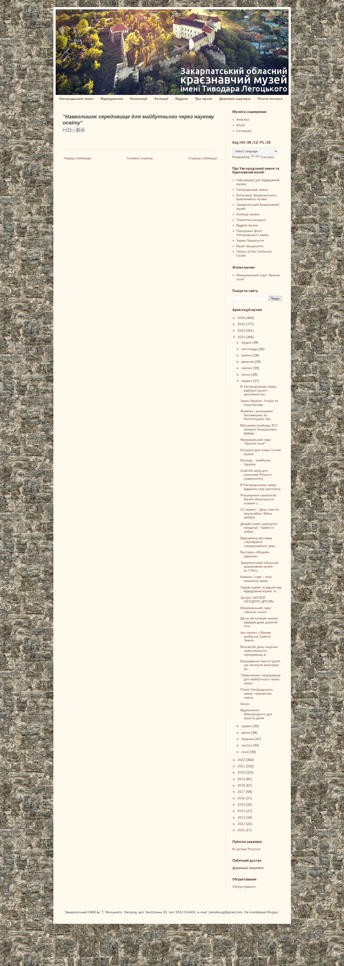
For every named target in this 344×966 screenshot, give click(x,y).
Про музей (203, 99)
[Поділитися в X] (73, 129)
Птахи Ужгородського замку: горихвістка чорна (256, 693)
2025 (242, 324)
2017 (242, 792)
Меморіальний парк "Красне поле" (255, 442)
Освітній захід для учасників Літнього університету (256, 474)
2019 (242, 779)
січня (245, 752)
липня (246, 374)
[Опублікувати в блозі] (69, 129)
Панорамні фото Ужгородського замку (252, 233)
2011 (241, 830)
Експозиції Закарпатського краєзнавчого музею (256, 197)
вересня (248, 361)
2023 (242, 337)
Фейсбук (242, 119)
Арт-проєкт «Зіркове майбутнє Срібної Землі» (255, 636)
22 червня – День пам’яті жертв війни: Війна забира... (259, 513)
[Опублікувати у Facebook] (78, 129)
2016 (242, 798)
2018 (242, 785)
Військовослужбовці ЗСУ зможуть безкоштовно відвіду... (259, 429)
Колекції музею (248, 214)
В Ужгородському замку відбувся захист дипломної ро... (258, 390)
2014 (242, 811)
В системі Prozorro (246, 849)
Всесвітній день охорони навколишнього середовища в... (259, 651)
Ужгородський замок (76, 99)
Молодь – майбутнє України (255, 462)
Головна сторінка (140, 158)
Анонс (245, 704)
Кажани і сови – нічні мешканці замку (256, 579)
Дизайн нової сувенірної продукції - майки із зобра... (258, 528)
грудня (247, 342)
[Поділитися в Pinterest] (82, 129)
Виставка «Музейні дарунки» (254, 554)
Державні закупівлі (235, 99)
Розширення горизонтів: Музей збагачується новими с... (258, 499)
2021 (242, 766)
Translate (267, 157)
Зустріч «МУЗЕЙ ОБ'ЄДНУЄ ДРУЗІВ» (257, 599)
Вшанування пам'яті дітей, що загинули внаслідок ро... (260, 665)
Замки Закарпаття (250, 240)
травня (247, 726)
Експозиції (138, 99)
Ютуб (240, 125)
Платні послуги (270, 99)
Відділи (181, 99)
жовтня (247, 355)
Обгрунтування (244, 886)
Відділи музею (247, 225)
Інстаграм (243, 131)
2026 (242, 318)
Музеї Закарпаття (249, 246)
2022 (242, 760)
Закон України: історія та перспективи (259, 403)
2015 (242, 804)
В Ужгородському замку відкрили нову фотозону (260, 487)
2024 (242, 330)
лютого (247, 745)
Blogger (272, 912)
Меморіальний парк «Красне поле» (255, 610)
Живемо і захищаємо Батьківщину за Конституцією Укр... (256, 415)
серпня (247, 368)
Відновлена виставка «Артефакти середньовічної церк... (259, 542)
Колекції (161, 99)
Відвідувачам (112, 99)
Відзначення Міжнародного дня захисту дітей (256, 714)
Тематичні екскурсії (251, 220)
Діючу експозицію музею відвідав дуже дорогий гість (259, 622)
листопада (249, 349)
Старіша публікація (202, 158)
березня (248, 739)
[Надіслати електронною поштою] (64, 129)
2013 (242, 817)
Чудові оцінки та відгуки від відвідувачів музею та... (260, 589)
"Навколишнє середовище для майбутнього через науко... (260, 679)
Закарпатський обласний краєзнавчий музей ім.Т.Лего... (259, 567)
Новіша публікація (77, 158)
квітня (246, 732)
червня (247, 381)
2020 (242, 772)
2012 (242, 824)
